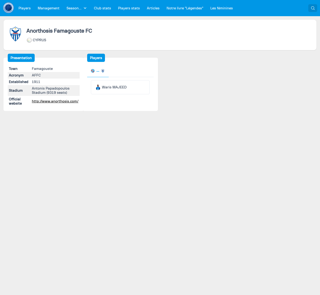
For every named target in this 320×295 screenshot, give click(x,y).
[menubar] (125, 8)
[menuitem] (24, 8)
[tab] (98, 71)
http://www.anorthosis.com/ (55, 101)
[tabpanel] (120, 87)
